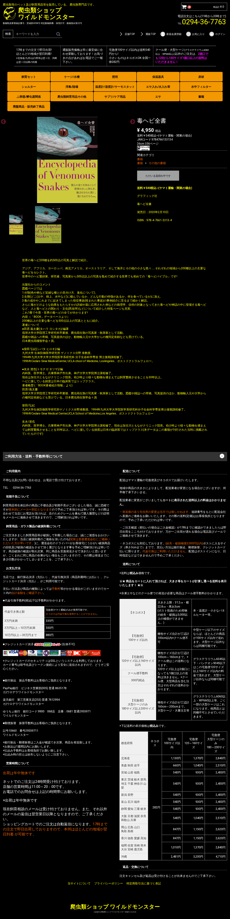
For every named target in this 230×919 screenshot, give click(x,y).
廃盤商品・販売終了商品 (29, 106)
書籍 (201, 96)
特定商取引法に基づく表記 (143, 883)
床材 (201, 77)
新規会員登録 (173, 34)
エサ (158, 96)
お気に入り (198, 34)
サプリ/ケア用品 (115, 96)
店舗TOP (130, 34)
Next (131, 120)
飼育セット (29, 77)
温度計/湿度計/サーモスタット (115, 86)
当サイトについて (79, 883)
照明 (115, 77)
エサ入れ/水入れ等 (158, 86)
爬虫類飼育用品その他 (72, 96)
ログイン (220, 34)
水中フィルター (201, 86)
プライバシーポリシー (108, 883)
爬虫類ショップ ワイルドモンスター (115, 906)
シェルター (29, 86)
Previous (2, 120)
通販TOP (151, 34)
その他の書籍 (157, 163)
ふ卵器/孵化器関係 (29, 96)
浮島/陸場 (72, 86)
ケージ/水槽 (72, 77)
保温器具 (158, 77)
